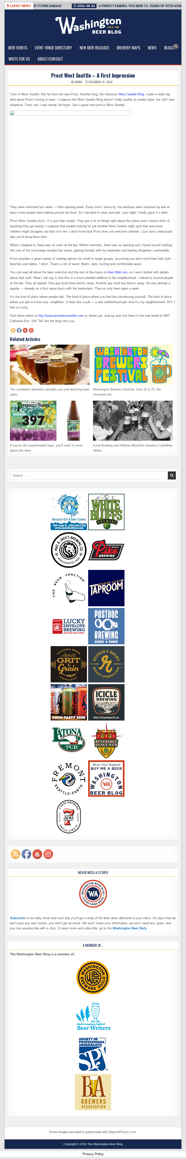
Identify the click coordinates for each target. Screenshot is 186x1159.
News (152, 48)
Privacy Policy (93, 1154)
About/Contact (50, 59)
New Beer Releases (94, 48)
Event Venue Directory (53, 48)
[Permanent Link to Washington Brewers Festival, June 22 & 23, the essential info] (133, 365)
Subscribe (17, 918)
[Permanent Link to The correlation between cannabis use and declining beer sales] (50, 365)
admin (78, 82)
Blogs (169, 48)
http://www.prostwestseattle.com (61, 315)
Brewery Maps (128, 48)
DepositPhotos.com (122, 1132)
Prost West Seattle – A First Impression (93, 75)
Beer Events (17, 48)
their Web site (117, 272)
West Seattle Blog (131, 94)
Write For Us (19, 59)
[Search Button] (176, 46)
